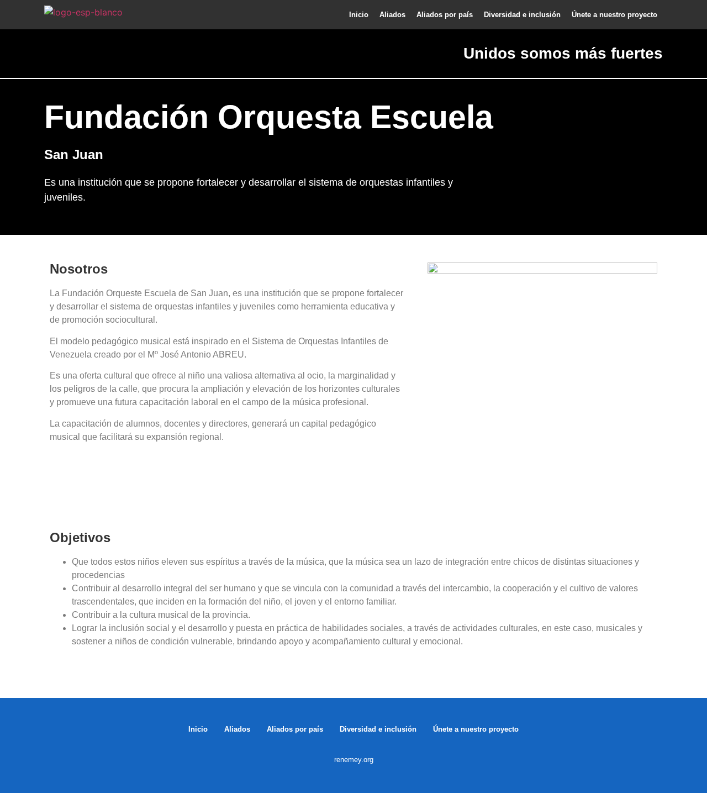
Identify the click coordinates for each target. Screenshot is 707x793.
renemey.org (353, 759)
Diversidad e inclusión (522, 14)
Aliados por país (444, 14)
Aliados (392, 14)
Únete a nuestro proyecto (614, 14)
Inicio (358, 14)
